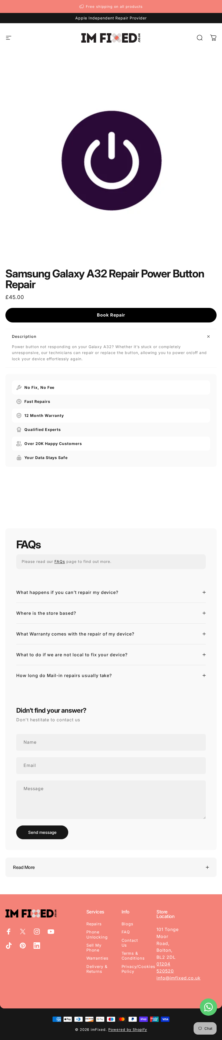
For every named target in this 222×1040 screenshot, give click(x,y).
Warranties (97, 958)
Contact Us (130, 943)
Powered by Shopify (127, 1029)
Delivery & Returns (97, 969)
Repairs (94, 924)
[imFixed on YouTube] (51, 931)
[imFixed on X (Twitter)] (22, 931)
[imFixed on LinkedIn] (37, 945)
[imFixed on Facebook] (8, 931)
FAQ (126, 932)
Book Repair (111, 315)
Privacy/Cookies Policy (138, 969)
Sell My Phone (94, 948)
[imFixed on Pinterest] (22, 945)
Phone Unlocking (97, 934)
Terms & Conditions (133, 956)
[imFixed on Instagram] (37, 931)
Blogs (128, 924)
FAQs (59, 561)
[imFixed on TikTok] (8, 945)
